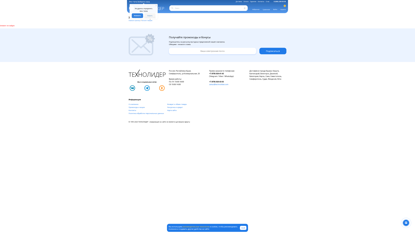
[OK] (162, 88)
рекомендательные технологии (196, 226)
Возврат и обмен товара (177, 104)
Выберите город (144, 2)
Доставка (239, 1)
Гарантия (253, 1)
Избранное (255, 9)
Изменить (137, 16)
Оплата (245, 1)
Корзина (283, 8)
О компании (133, 104)
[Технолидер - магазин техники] (147, 74)
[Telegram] (147, 88)
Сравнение (266, 10)
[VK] (132, 88)
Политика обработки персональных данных (146, 113)
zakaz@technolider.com (218, 84)
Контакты (261, 1)
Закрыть (149, 16)
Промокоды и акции (137, 107)
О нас (267, 1)
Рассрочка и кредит (175, 107)
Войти (275, 9)
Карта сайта (171, 110)
